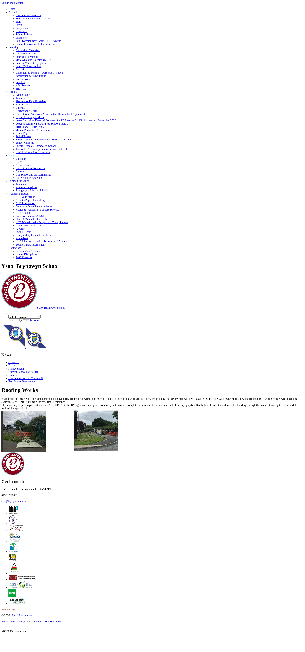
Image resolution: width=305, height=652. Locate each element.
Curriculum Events (26, 53)
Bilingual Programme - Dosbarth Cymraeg (39, 72)
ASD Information (25, 203)
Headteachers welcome (28, 15)
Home (11, 8)
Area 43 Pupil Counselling (30, 200)
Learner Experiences (27, 56)
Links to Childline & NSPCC (32, 215)
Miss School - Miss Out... (30, 126)
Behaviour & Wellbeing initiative (34, 206)
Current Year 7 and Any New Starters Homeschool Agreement (50, 114)
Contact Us (14, 247)
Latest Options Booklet (28, 66)
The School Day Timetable (31, 101)
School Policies (24, 34)
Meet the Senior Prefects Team (33, 18)
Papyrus (20, 228)
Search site (7, 630)
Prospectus (22, 28)
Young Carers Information (30, 244)
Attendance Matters (26, 110)
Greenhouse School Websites (47, 621)
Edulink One (23, 94)
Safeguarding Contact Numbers (33, 235)
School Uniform (25, 142)
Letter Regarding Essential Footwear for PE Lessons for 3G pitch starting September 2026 (66, 120)
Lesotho (20, 82)
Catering (20, 107)
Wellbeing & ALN (18, 193)
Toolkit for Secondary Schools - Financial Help (42, 149)
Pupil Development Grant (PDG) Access (38, 40)
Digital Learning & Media (30, 117)
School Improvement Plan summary (35, 43)
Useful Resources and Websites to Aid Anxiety (42, 241)
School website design (13, 621)
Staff (18, 21)
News (11, 155)
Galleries (20, 171)
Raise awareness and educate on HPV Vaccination (44, 139)
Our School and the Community (33, 174)
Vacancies (21, 37)
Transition (21, 184)
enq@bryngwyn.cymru (14, 501)
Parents (12, 91)
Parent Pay (22, 133)
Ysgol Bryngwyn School (51, 307)
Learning (13, 47)
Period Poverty (24, 136)
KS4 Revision (23, 85)
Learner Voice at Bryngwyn (31, 63)
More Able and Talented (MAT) (33, 59)
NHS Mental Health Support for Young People (42, 222)
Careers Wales (23, 79)
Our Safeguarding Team (29, 225)
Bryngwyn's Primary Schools (32, 190)
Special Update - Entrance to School (36, 145)
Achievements (23, 164)
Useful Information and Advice (33, 152)
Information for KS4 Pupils (31, 75)
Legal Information (22, 615)
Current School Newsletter (30, 168)
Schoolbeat (22, 238)
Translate (35, 320)
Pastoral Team (23, 231)
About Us (13, 12)
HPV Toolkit (23, 212)
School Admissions (26, 187)
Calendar (21, 158)
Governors (21, 31)
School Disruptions (26, 254)
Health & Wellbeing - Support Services (37, 209)
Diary (19, 161)
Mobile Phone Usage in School (33, 129)
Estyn (19, 24)
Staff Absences (24, 257)
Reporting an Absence (28, 250)
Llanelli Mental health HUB (31, 219)
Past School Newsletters (29, 177)
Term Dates (22, 104)
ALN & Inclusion (25, 196)
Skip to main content (12, 2)
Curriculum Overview (28, 50)
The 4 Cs (21, 88)
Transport (21, 98)
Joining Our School (19, 180)
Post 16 (20, 69)
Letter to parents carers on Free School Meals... (42, 123)
